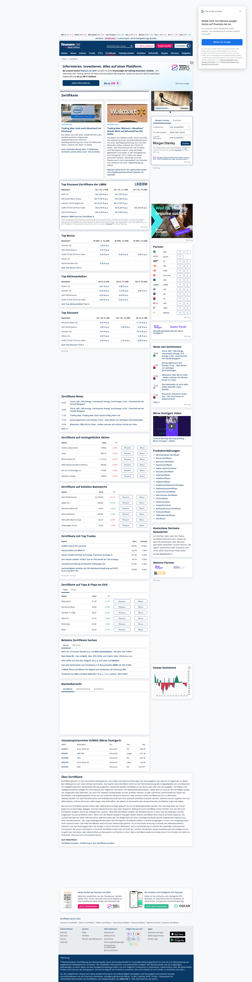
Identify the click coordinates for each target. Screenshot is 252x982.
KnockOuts (99, 689)
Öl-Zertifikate (162, 498)
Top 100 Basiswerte (157, 137)
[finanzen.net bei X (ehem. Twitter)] (129, 939)
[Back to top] (187, 979)
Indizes (82, 53)
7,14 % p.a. (123, 290)
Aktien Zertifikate (103, 922)
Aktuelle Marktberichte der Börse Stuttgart (168, 332)
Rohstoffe (153, 53)
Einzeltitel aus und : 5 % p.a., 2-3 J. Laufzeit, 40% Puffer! (94, 674)
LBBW (165, 285)
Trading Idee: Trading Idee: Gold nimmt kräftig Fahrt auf (95, 415)
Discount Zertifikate (68, 922)
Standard (177, 120)
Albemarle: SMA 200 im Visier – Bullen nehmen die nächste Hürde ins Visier (103, 424)
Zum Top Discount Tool (72, 345)
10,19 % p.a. (142, 331)
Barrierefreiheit (111, 951)
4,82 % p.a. (123, 299)
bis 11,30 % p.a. (101, 198)
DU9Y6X (64, 767)
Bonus (142, 448)
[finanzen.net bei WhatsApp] (131, 944)
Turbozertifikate (163, 512)
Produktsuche (158, 127)
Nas (127, 34)
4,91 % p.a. (104, 331)
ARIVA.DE (124, 979)
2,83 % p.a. (104, 336)
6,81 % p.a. (104, 322)
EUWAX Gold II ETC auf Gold (73, 546)
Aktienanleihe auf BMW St (73, 550)
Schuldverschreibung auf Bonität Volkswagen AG (83, 564)
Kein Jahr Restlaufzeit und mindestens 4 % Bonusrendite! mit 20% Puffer (96, 665)
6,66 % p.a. (142, 340)
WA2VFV (65, 762)
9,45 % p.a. (104, 263)
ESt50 (76, 34)
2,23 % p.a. (104, 340)
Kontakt (63, 933)
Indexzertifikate (163, 481)
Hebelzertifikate (163, 478)
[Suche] (131, 46)
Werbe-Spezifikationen (92, 939)
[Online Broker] (71, 47)
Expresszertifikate (164, 465)
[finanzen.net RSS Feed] (136, 944)
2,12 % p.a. (125, 340)
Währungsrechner (156, 936)
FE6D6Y (64, 753)
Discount (127, 448)
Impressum (109, 933)
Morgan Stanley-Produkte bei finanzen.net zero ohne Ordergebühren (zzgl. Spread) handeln (173, 158)
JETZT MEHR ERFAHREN (156, 906)
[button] (145, 46)
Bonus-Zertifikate (164, 458)
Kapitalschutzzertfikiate (166, 488)
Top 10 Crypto (111, 34)
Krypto (164, 53)
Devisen (175, 53)
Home (64, 59)
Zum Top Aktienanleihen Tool (74, 304)
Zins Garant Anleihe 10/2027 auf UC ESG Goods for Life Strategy (89, 559)
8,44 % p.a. (104, 290)
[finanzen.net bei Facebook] (133, 934)
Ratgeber (186, 53)
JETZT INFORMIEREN (88, 906)
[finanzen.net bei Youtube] (138, 934)
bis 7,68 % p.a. (101, 194)
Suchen (185, 143)
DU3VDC (65, 758)
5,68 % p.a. (123, 286)
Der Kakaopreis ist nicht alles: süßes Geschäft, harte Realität (175, 387)
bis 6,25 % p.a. (101, 212)
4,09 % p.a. (142, 290)
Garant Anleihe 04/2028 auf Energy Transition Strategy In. (87, 555)
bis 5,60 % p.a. (121, 212)
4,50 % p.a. (104, 299)
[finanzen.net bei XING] (138, 939)
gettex (165, 256)
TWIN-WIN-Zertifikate (165, 515)
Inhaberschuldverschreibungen (170, 485)
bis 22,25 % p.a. (101, 203)
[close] (240, 11)
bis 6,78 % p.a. (101, 207)
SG (164, 299)
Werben (85, 936)
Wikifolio (166, 313)
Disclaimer (108, 939)
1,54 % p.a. (104, 245)
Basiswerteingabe (159, 132)
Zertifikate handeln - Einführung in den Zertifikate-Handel (87, 843)
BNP (164, 252)
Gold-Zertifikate (163, 475)
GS (164, 261)
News (73, 53)
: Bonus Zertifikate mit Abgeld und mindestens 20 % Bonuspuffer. (94, 669)
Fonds (92, 53)
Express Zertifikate (170, 922)
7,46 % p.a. (142, 336)
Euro (156, 34)
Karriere (63, 936)
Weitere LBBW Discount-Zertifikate (77, 216)
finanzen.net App (155, 933)
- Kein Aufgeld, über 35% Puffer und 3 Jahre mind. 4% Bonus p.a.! (96, 656)
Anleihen (141, 53)
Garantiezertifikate (121, 922)
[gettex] (156, 256)
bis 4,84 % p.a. (141, 207)
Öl (169, 34)
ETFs (100, 53)
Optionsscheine (83, 689)
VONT (165, 308)
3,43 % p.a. (123, 295)
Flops (73, 589)
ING (164, 266)
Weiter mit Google (222, 42)
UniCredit (166, 275)
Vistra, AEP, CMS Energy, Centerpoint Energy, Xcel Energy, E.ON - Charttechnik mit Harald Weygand (174, 355)
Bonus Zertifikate (86, 922)
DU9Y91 (64, 749)
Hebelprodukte (126, 53)
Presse (63, 939)
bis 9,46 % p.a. (121, 198)
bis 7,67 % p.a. (121, 194)
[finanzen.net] (70, 44)
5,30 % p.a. (142, 327)
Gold (181, 34)
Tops (65, 589)
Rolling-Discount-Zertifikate (168, 508)
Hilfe (84, 933)
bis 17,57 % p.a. (121, 203)
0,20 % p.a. (123, 254)
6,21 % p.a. (104, 286)
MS (164, 294)
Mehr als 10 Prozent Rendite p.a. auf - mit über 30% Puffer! (96, 651)
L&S (164, 289)
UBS (164, 303)
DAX (62, 34)
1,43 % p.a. (125, 327)
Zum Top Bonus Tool (70, 267)
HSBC (165, 271)
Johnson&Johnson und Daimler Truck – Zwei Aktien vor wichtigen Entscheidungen (106, 420)
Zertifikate (111, 53)
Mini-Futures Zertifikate (166, 495)
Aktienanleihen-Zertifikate (167, 455)
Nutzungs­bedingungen (114, 942)
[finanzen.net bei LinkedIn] (133, 939)
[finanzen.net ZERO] (180, 70)
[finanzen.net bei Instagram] (129, 934)
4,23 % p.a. (104, 254)
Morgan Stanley (162, 120)
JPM (164, 280)
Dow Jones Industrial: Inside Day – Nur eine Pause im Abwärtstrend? (174, 396)
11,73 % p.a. (142, 322)
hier (185, 149)
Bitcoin (141, 34)
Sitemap (63, 942)
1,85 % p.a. (104, 327)
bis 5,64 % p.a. (121, 207)
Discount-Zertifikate (165, 461)
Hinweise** (110, 224)
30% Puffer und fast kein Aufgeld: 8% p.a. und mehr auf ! (90, 660)
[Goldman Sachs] (156, 261)
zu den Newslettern (162, 554)
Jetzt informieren (81, 83)
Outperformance (163, 505)
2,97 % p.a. (104, 250)
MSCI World (92, 34)
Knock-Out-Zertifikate (165, 491)
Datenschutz (109, 936)
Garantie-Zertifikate (165, 471)
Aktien (64, 53)
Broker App (153, 939)
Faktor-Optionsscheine (166, 468)
